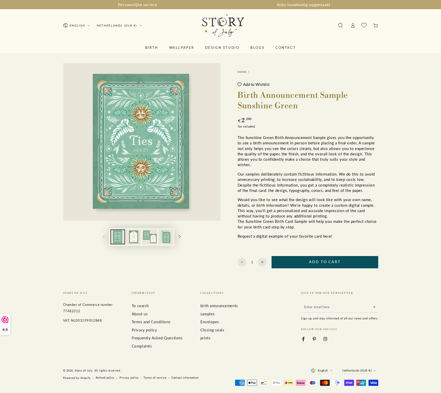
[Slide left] (103, 237)
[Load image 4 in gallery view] (165, 236)
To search (140, 305)
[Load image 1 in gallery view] (118, 236)
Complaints (142, 346)
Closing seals (212, 330)
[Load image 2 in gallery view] (133, 236)
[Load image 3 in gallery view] (149, 236)
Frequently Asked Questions (157, 338)
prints (205, 338)
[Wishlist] (364, 25)
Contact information (185, 377)
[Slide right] (180, 237)
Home (242, 72)
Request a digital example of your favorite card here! (285, 236)
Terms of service (154, 377)
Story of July (83, 370)
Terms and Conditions (151, 321)
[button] (340, 25)
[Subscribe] (375, 307)
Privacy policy (144, 330)
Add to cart (325, 262)
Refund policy (105, 377)
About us (140, 313)
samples (207, 313)
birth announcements (219, 305)
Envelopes (209, 321)
